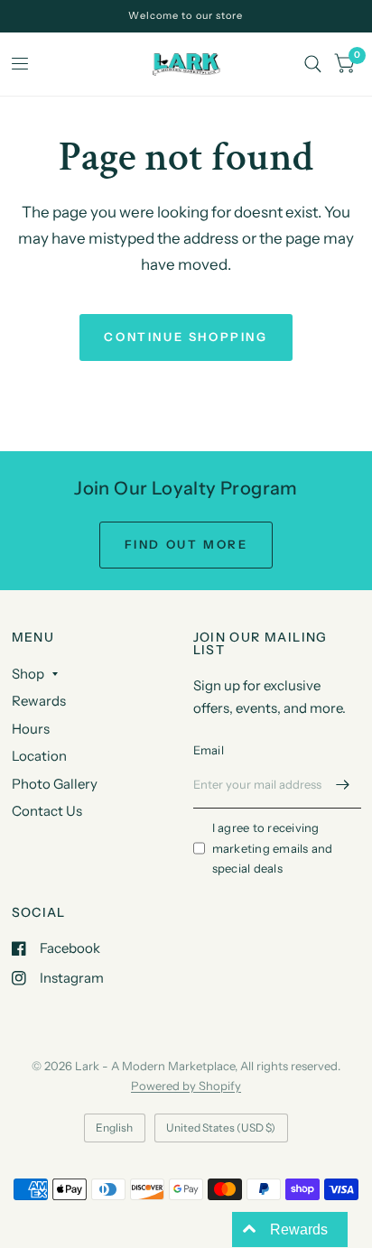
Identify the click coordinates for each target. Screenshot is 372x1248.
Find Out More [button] (186, 544)
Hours (31, 728)
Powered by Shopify (186, 1085)
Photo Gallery (55, 783)
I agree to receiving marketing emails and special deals (272, 848)
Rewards (39, 700)
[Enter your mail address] (343, 785)
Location (39, 755)
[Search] (313, 64)
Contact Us (47, 810)
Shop (28, 673)
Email (208, 750)
